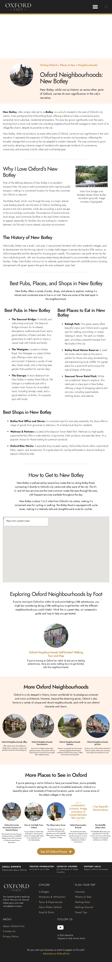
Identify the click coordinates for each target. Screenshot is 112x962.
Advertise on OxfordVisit (56, 953)
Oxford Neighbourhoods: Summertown (42, 743)
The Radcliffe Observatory (100, 826)
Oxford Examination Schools (78, 826)
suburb (62, 112)
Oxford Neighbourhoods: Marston (69, 743)
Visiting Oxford (48, 65)
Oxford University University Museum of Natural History (12, 827)
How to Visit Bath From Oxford (33, 826)
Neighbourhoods (87, 65)
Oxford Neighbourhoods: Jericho (97, 743)
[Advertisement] (56, 36)
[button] (95, 7)
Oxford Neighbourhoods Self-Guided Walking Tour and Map (56, 654)
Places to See (67, 65)
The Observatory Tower (56, 825)
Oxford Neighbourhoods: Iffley (14, 741)
